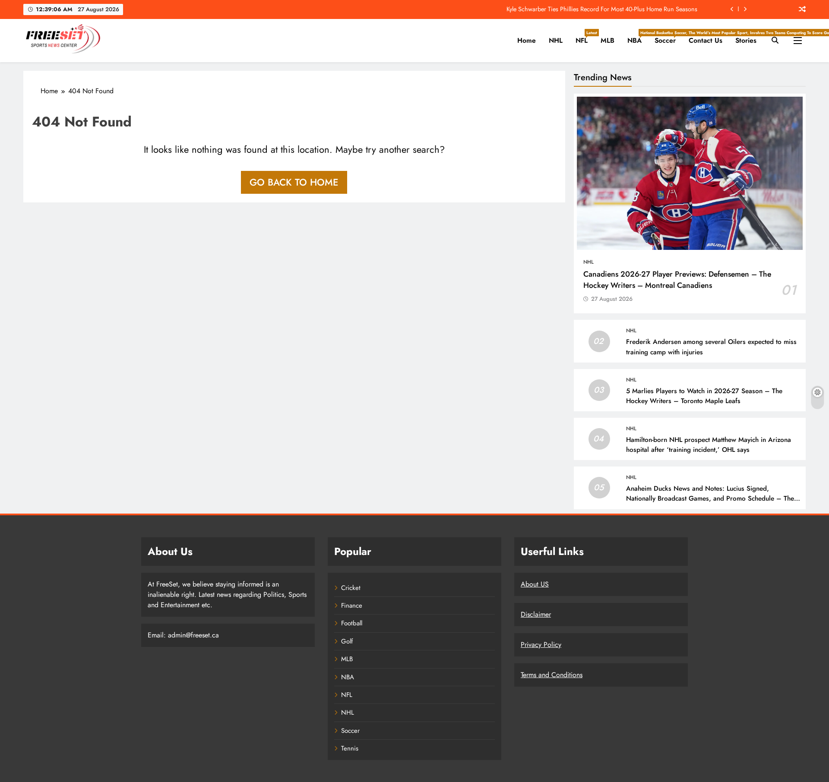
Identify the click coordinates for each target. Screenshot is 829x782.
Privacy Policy (541, 645)
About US (535, 584)
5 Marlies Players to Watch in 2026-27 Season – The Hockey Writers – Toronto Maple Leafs (704, 396)
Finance (351, 605)
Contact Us (705, 40)
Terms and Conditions (551, 675)
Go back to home (294, 182)
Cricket (351, 588)
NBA (637, 37)
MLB (607, 40)
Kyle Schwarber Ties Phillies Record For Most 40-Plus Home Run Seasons (601, 9)
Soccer (668, 37)
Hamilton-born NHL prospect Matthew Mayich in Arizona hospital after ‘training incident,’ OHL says (708, 444)
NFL (585, 37)
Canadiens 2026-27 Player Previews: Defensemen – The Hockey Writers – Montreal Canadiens (677, 279)
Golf (347, 641)
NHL (556, 40)
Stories (745, 40)
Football (351, 623)
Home (526, 40)
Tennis (349, 748)
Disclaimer (536, 614)
